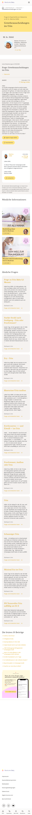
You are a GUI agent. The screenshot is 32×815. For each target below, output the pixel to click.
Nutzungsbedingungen (8, 787)
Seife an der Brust (9, 636)
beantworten (9, 142)
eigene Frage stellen (11, 137)
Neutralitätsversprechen (9, 780)
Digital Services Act (7, 795)
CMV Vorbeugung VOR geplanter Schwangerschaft (13, 649)
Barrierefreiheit (6, 799)
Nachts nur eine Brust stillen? (12, 666)
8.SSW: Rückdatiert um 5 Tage (12, 657)
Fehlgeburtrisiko (8, 639)
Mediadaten (5, 784)
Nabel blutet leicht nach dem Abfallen (15, 645)
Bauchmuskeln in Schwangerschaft (14, 663)
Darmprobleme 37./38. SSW (12, 642)
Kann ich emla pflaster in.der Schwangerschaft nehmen (12, 653)
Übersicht (7, 74)
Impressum (5, 776)
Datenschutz (5, 791)
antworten (11, 178)
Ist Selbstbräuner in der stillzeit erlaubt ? (16, 660)
